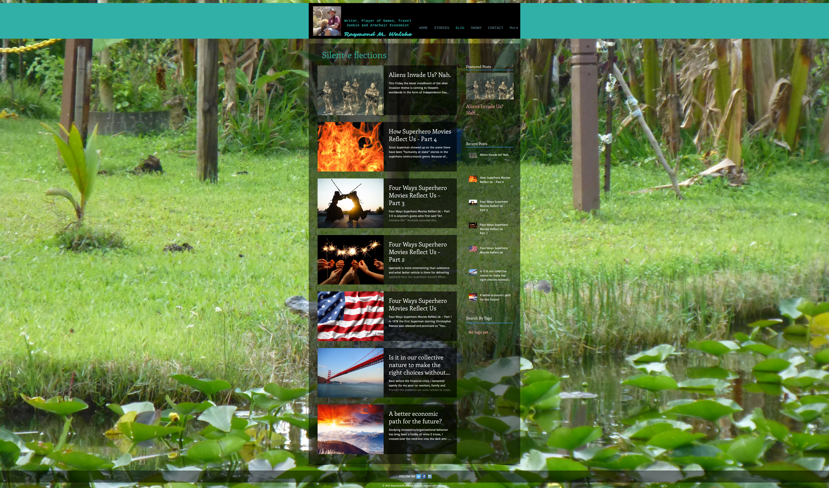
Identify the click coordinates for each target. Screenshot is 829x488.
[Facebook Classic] (424, 476)
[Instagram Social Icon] (429, 476)
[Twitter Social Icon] (418, 476)
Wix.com (442, 485)
